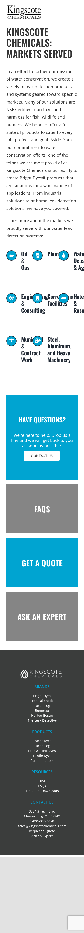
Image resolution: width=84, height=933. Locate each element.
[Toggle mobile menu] (75, 7)
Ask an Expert (42, 836)
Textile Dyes (42, 755)
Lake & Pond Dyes (42, 750)
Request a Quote (42, 831)
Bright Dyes (42, 695)
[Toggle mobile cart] (67, 7)
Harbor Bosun (42, 715)
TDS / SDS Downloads (42, 791)
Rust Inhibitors (42, 760)
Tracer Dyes (42, 741)
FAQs (42, 786)
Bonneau (42, 710)
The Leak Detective (42, 720)
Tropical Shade (42, 700)
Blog (42, 781)
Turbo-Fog (42, 705)
